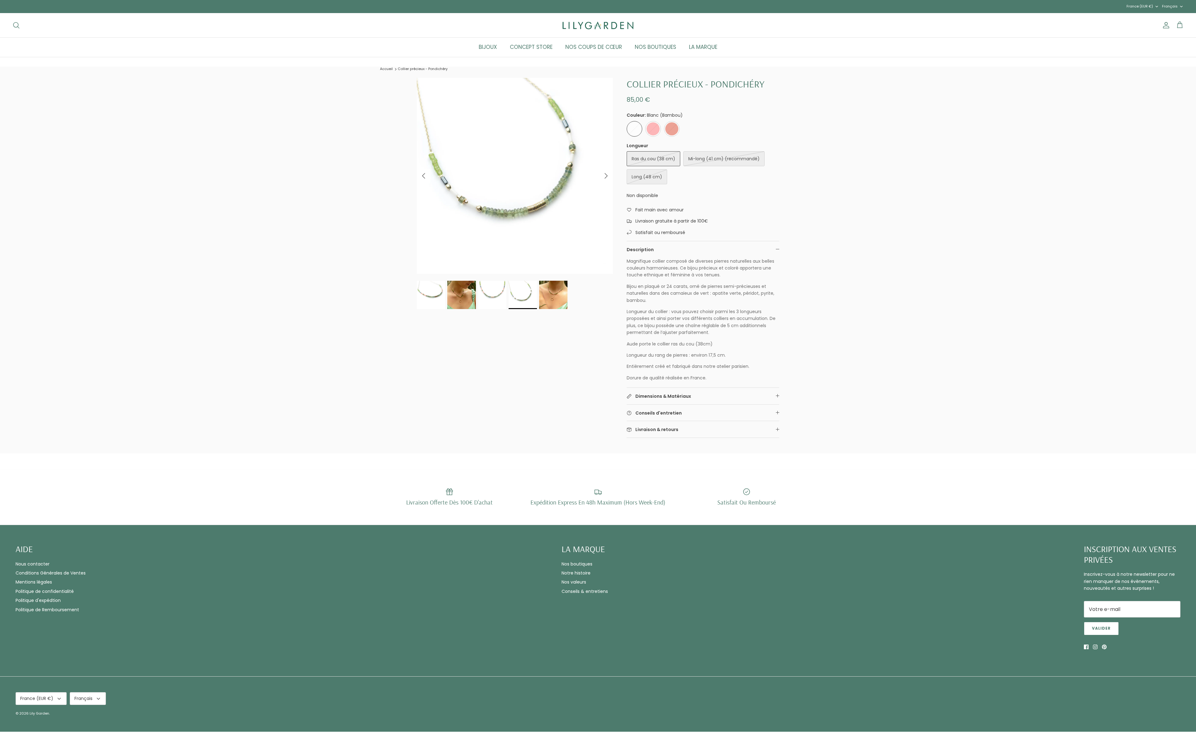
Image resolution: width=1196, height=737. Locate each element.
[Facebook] (533, 418)
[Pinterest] (551, 418)
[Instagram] (542, 418)
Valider (542, 400)
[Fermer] (715, 299)
